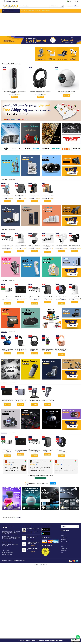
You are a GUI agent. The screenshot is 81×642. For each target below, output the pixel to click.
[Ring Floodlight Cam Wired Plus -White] (61, 238)
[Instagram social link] (76, 1)
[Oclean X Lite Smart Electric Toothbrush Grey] (24, 538)
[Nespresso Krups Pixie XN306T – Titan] (34, 188)
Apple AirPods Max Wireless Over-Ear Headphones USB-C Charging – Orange (61, 349)
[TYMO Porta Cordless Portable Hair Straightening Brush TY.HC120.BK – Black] (14, 78)
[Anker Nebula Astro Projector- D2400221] (66, 78)
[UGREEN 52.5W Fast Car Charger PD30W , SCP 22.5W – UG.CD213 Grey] (48, 392)
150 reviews (50, 475)
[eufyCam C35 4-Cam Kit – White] (7, 289)
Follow (54, 483)
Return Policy (63, 550)
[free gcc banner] (41, 110)
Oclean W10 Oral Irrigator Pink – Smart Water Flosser (33, 543)
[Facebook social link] (74, 1)
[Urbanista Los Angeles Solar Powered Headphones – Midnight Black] (40, 78)
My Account (63, 544)
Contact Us (63, 535)
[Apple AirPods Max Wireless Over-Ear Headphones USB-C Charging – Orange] (61, 341)
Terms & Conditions (65, 541)
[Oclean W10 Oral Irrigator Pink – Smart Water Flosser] (24, 544)
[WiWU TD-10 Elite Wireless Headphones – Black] (34, 341)
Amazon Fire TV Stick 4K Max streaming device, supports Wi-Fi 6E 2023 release (48, 197)
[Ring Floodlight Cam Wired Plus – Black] (75, 238)
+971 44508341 (7, 550)
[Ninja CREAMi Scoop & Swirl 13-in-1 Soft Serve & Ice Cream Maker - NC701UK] (24, 531)
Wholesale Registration (12, 1)
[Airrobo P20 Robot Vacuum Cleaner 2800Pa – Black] (21, 188)
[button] (14, 97)
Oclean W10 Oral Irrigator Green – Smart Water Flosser (33, 549)
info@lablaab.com (8, 554)
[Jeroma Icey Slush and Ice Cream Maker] (7, 188)
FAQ (62, 552)
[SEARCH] (62, 6)
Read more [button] (7, 472)
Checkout (63, 546)
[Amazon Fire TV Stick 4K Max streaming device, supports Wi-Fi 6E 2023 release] (48, 188)
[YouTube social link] (78, 1)
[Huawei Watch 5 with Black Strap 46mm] (61, 289)
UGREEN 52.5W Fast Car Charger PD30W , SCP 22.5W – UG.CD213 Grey (48, 400)
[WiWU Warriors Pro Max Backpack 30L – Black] (48, 289)
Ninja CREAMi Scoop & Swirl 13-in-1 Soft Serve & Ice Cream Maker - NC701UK (33, 530)
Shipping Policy (64, 537)
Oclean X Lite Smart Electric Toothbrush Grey (32, 537)
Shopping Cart (64, 548)
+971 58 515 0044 (9, 552)
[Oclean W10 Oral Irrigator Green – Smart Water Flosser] (24, 550)
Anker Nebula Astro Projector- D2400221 (66, 91)
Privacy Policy (63, 539)
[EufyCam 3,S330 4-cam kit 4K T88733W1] (48, 238)
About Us (63, 533)
